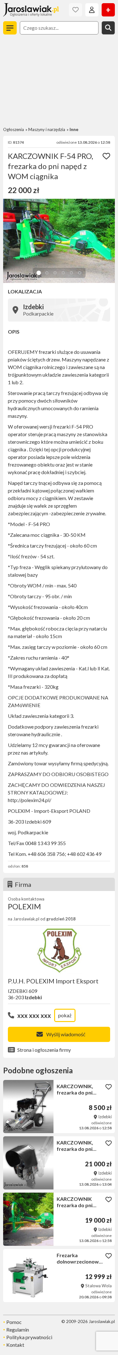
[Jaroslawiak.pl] (31, 9)
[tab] (39, 273)
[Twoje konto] (91, 9)
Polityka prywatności (29, 1337)
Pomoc (14, 1322)
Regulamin (17, 1330)
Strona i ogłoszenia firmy (44, 1050)
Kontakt (15, 1345)
